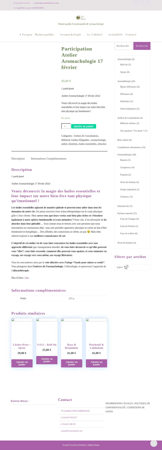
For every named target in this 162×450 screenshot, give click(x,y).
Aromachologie (70, 34)
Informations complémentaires (48, 158)
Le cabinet (95, 34)
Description (18, 158)
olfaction (102, 144)
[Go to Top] (154, 443)
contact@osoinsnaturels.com (71, 431)
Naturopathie (44, 34)
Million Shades (94, 445)
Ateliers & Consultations (86, 135)
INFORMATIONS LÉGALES (119, 403)
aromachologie (98, 140)
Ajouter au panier (84, 126)
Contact (131, 34)
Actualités (115, 34)
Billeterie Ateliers (70, 140)
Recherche (142, 45)
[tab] (18, 156)
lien (27, 277)
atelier (64, 144)
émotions (73, 144)
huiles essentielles (87, 144)
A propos (26, 34)
